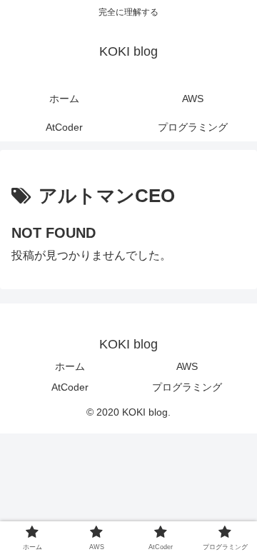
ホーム (70, 366)
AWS (187, 366)
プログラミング (187, 387)
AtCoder (70, 387)
